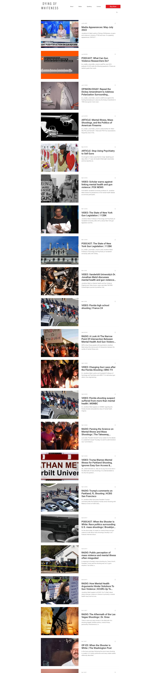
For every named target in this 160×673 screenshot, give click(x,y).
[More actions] (116, 23)
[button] (90, 6)
